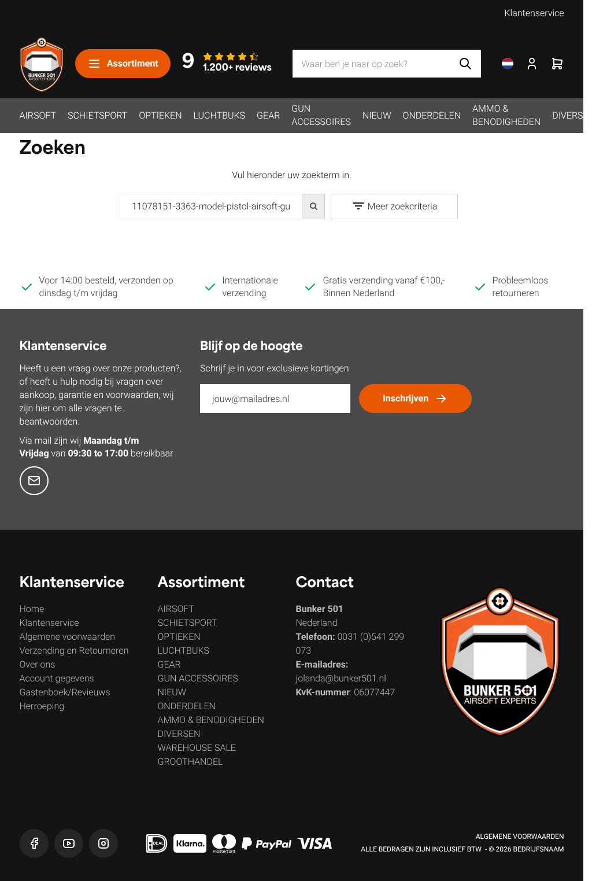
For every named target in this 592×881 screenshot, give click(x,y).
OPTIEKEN (160, 115)
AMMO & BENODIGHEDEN (506, 115)
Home (32, 608)
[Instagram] (103, 843)
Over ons (38, 664)
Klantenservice (534, 13)
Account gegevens (57, 678)
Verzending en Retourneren (74, 650)
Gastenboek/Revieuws (65, 692)
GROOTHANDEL (190, 761)
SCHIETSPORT (97, 115)
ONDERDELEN (432, 115)
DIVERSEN (179, 733)
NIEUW (376, 115)
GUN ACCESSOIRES (321, 115)
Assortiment (132, 63)
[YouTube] (68, 843)
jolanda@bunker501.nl (341, 678)
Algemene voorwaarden (68, 636)
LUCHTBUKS (220, 115)
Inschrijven (405, 398)
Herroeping (42, 706)
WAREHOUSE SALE (197, 747)
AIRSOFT (38, 115)
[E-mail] (34, 480)
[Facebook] (34, 843)
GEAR (268, 115)
